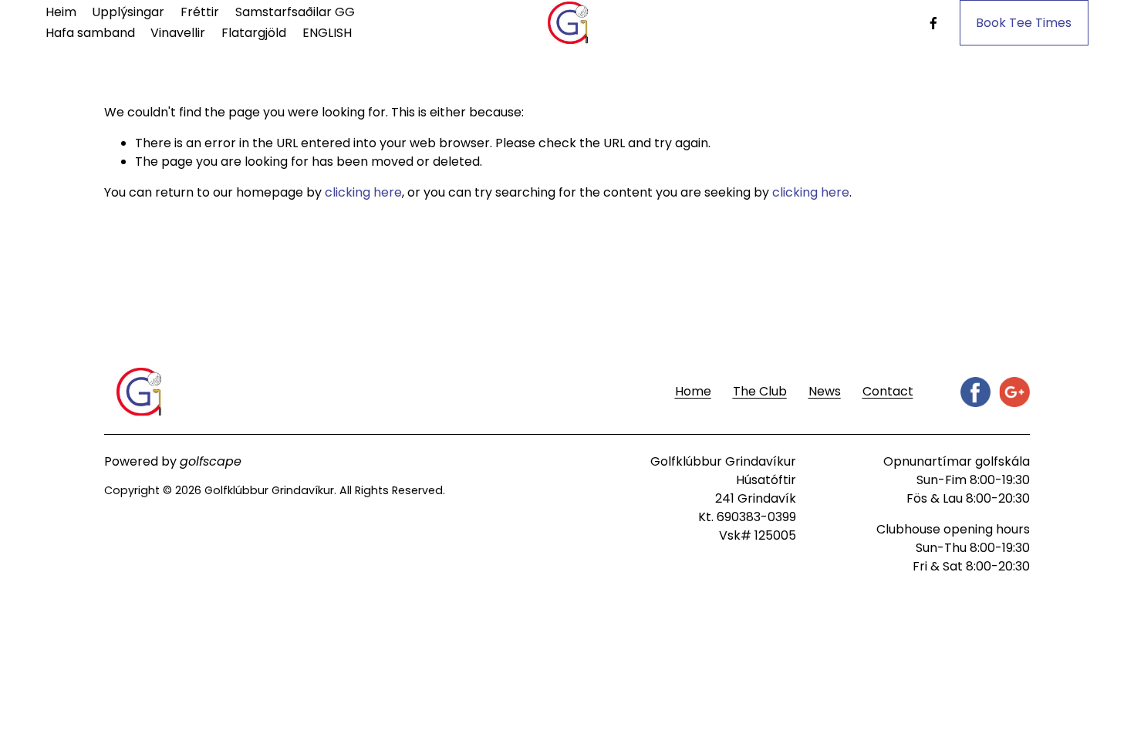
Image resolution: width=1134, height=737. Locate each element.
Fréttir (200, 12)
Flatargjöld (253, 33)
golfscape (210, 461)
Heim (61, 12)
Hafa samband (90, 33)
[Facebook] (933, 23)
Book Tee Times (1024, 23)
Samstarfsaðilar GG (295, 12)
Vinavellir (177, 33)
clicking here (363, 192)
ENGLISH (327, 33)
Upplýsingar (128, 12)
